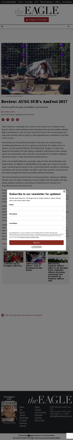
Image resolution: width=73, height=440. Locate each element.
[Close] (64, 191)
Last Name (13, 223)
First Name (13, 214)
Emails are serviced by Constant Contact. (29, 237)
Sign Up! (36, 242)
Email (11, 204)
